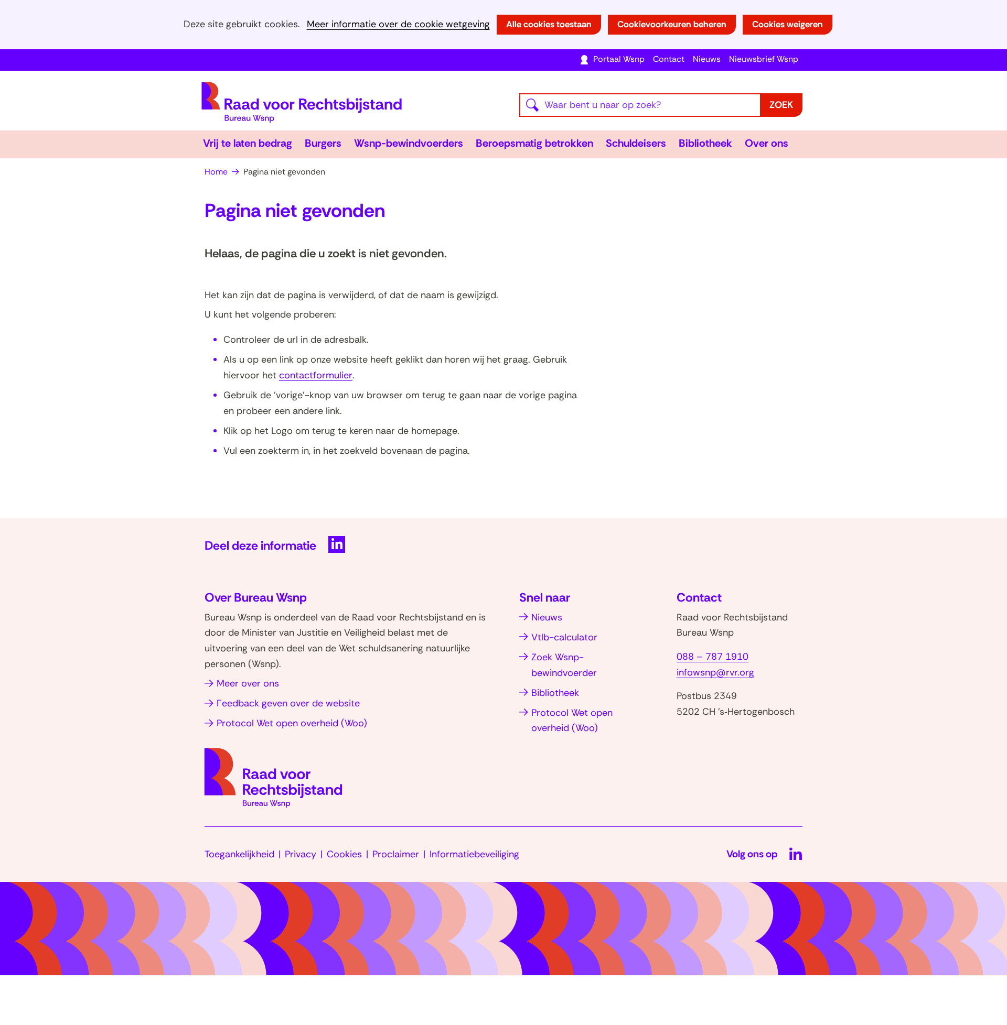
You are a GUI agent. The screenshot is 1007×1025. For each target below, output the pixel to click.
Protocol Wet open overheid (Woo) (292, 723)
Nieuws (707, 58)
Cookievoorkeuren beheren (671, 24)
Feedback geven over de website (288, 703)
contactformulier (315, 375)
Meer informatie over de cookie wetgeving (398, 24)
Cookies (344, 854)
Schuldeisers (636, 143)
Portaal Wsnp (619, 58)
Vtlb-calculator (564, 637)
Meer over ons (248, 683)
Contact (668, 58)
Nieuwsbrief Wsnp (763, 58)
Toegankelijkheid (239, 854)
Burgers (323, 143)
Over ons (766, 143)
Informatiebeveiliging (474, 854)
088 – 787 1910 (712, 656)
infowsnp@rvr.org (715, 672)
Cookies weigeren (787, 24)
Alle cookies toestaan (549, 24)
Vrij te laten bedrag (247, 143)
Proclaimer (395, 854)
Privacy (300, 854)
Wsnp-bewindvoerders (408, 143)
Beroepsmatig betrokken (534, 143)
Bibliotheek (705, 143)
